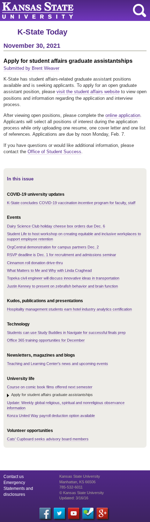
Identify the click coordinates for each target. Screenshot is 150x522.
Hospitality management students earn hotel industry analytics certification (69, 309)
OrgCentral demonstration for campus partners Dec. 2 (53, 247)
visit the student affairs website (88, 91)
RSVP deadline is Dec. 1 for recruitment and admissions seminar (61, 255)
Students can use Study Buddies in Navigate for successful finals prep (66, 332)
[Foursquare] (87, 513)
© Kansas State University (81, 493)
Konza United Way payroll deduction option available (51, 415)
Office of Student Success (54, 151)
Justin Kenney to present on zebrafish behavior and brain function (62, 286)
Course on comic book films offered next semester (49, 387)
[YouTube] (73, 513)
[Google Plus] (102, 513)
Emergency (14, 482)
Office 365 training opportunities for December (46, 340)
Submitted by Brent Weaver (31, 68)
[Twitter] (59, 513)
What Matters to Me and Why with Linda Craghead (49, 270)
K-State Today (42, 32)
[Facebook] (45, 513)
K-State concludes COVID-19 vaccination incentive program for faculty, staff (71, 203)
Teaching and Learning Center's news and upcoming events (57, 363)
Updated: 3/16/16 (73, 498)
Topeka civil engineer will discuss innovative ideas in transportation (63, 278)
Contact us (13, 476)
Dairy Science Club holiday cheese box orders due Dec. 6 (56, 226)
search (140, 10)
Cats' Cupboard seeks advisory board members (48, 439)
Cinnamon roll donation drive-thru (35, 263)
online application (122, 115)
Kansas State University (63, 10)
